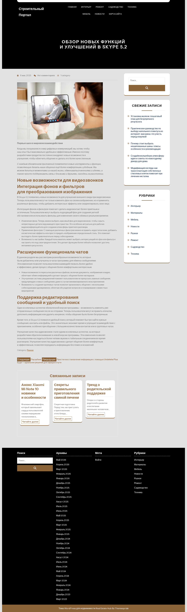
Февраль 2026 (63, 473)
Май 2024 (61, 571)
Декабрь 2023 (63, 594)
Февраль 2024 (63, 585)
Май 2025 (61, 515)
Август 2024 (62, 557)
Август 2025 (62, 501)
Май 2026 (61, 459)
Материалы (137, 212)
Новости (99, 14)
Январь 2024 (62, 589)
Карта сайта (115, 14)
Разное (30, 350)
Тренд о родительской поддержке (99, 389)
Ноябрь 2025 (62, 487)
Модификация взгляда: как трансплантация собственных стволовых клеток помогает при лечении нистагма (146, 172)
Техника (132, 7)
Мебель (86, 14)
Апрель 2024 (62, 575)
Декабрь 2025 (63, 483)
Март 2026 (61, 469)
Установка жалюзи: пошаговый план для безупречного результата (146, 119)
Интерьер (86, 7)
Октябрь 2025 (63, 492)
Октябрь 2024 (63, 548)
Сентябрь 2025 (64, 497)
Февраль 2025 (63, 529)
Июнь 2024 (61, 566)
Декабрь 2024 (63, 538)
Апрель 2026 (62, 464)
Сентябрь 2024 (63, 552)
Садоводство (115, 7)
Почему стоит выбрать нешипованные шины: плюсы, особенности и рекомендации (146, 146)
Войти (98, 459)
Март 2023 (61, 599)
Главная (72, 7)
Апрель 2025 (62, 520)
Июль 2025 (61, 506)
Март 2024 (61, 580)
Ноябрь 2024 (62, 543)
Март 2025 (61, 524)
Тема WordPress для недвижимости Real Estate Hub (85, 608)
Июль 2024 (61, 562)
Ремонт (100, 7)
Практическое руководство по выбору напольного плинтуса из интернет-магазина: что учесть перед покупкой (147, 132)
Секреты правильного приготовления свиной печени (67, 391)
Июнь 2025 (61, 510)
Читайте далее (30, 421)
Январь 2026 (63, 478)
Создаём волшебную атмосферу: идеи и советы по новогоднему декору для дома (147, 158)
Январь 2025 (62, 534)
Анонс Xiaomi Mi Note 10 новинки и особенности (33, 391)
